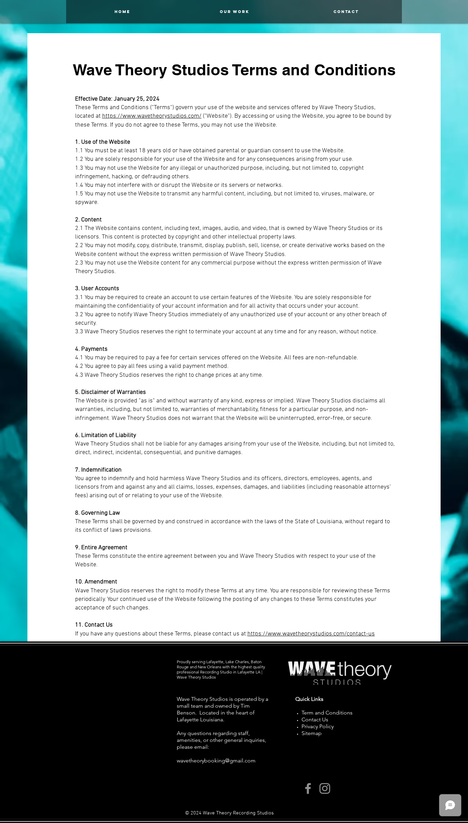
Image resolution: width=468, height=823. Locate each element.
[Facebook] (308, 788)
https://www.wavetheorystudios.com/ (151, 116)
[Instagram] (325, 788)
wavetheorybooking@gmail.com (216, 760)
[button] (346, 11)
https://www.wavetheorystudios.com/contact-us (311, 634)
